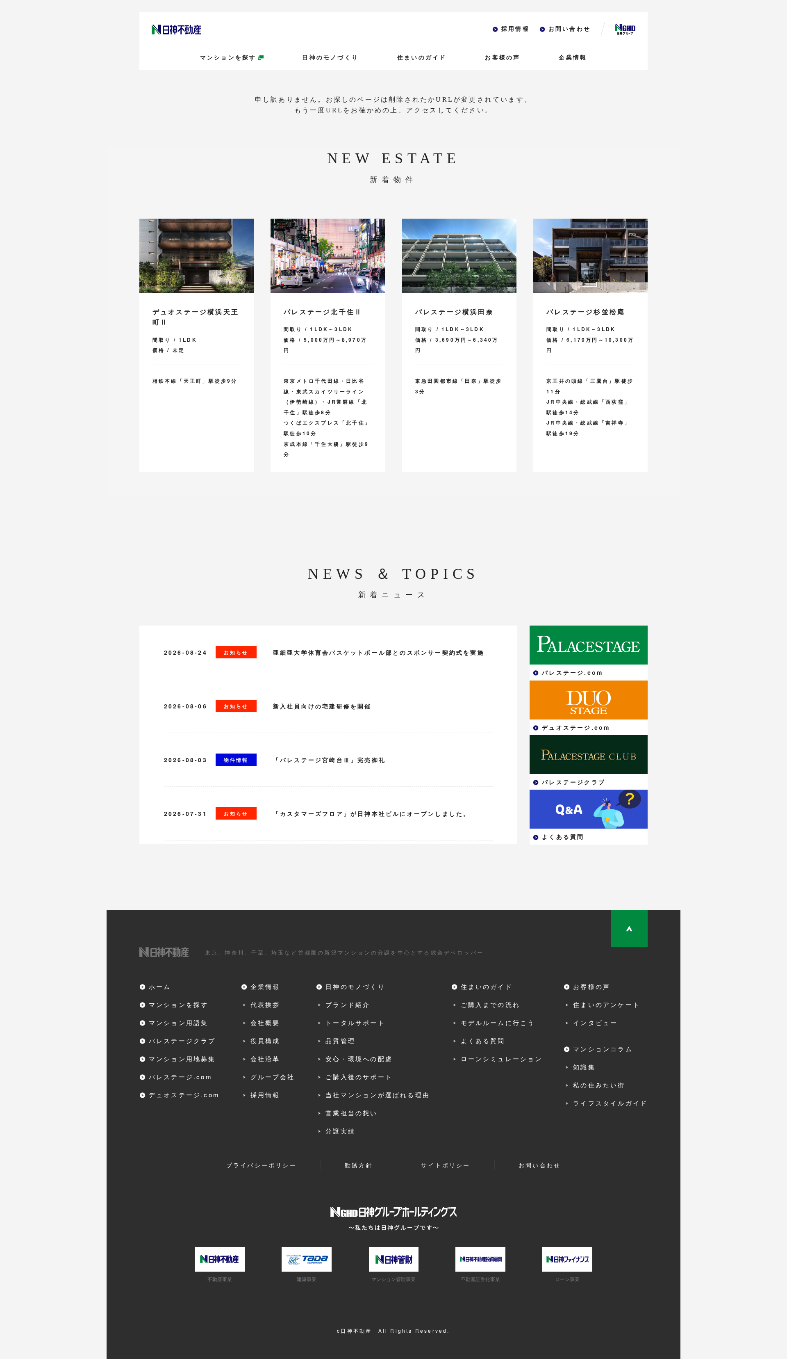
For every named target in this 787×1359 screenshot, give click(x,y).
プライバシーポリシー (261, 1165)
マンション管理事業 (393, 1278)
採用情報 (515, 29)
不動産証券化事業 (480, 1278)
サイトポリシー (445, 1165)
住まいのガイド (421, 58)
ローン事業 (567, 1278)
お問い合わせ (569, 29)
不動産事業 (219, 1278)
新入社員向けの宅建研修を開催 (322, 706)
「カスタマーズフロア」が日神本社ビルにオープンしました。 (372, 813)
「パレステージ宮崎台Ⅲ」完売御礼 (329, 760)
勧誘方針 (359, 1165)
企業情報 (573, 58)
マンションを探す (228, 58)
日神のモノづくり (330, 58)
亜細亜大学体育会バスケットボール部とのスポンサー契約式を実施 (378, 652)
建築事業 (306, 1278)
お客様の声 (502, 58)
